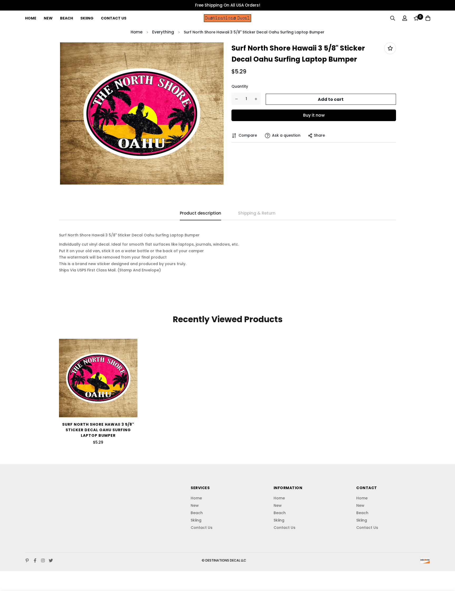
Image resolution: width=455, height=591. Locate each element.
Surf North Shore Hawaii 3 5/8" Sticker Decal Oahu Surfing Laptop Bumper (98, 430)
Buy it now (314, 115)
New (48, 18)
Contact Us (113, 18)
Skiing (86, 18)
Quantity (239, 86)
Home (30, 18)
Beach (66, 18)
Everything (163, 32)
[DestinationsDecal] (227, 18)
